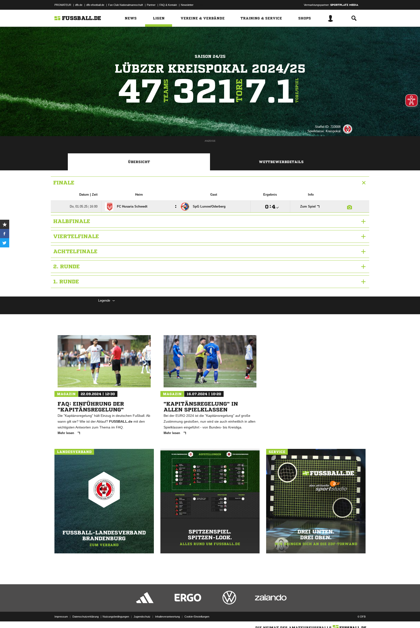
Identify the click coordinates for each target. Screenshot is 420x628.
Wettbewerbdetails (281, 162)
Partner (151, 4)
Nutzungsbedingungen (116, 616)
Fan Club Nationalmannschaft (125, 4)
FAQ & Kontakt (168, 4)
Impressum (61, 616)
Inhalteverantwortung (167, 616)
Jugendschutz (142, 616)
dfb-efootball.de (95, 4)
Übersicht (139, 162)
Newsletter (187, 4)
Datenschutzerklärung (85, 616)
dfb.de (78, 4)
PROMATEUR (62, 4)
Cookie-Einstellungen (196, 616)
